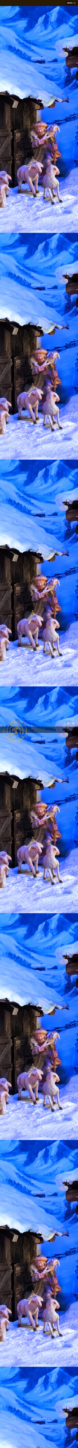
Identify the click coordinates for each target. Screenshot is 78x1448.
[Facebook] (68, 723)
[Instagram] (73, 723)
